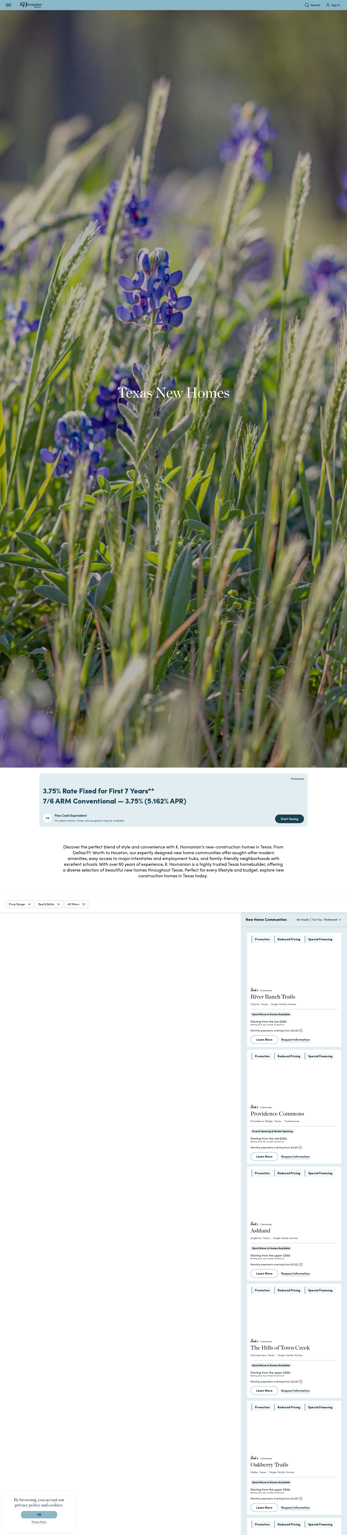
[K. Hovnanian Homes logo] (31, 5)
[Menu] (8, 5)
